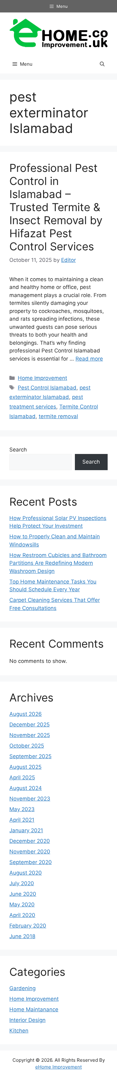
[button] (102, 64)
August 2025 (25, 767)
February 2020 (27, 926)
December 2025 (29, 724)
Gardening (22, 988)
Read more (89, 359)
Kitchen (18, 1030)
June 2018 (22, 936)
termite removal (58, 416)
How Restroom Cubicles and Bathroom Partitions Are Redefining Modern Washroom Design (58, 563)
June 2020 (22, 894)
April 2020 (22, 915)
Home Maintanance (33, 1009)
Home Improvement (42, 378)
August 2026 (25, 714)
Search (18, 449)
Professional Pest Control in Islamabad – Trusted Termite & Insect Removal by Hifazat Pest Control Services (55, 207)
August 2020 (25, 873)
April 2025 (22, 777)
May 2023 (22, 809)
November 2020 (29, 851)
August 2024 (25, 788)
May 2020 (22, 904)
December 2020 (29, 841)
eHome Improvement (58, 1067)
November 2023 (29, 799)
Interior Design (27, 1020)
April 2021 (21, 820)
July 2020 (21, 883)
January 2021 (26, 830)
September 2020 (30, 862)
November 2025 (29, 735)
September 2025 (30, 756)
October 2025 (26, 746)
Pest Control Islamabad (47, 388)
